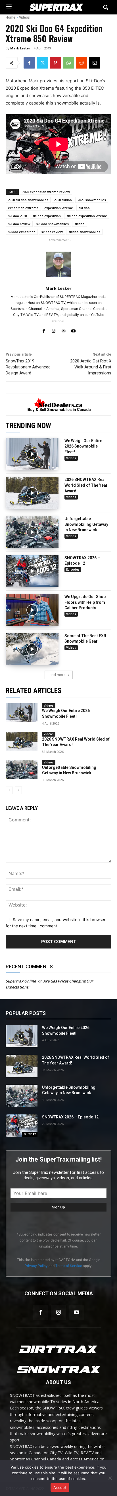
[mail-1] (63, 330)
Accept (59, 1487)
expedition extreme (23, 208)
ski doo (84, 208)
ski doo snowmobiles (52, 224)
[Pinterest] (55, 63)
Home (10, 17)
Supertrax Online (21, 981)
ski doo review (19, 224)
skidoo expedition (21, 232)
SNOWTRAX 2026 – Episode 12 (70, 1117)
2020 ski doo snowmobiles (28, 200)
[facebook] (43, 330)
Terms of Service (68, 1266)
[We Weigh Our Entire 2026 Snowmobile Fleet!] (32, 454)
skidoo (79, 224)
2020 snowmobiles (92, 200)
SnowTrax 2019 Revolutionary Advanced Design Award (28, 367)
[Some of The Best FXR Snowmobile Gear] (32, 649)
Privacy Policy (36, 1266)
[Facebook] (29, 63)
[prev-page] (9, 790)
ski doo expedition (46, 216)
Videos (24, 17)
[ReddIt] (81, 63)
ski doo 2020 (17, 216)
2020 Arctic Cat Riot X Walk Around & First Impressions (90, 367)
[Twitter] (42, 63)
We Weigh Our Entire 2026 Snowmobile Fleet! (83, 446)
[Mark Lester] (58, 264)
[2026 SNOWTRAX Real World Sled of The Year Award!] (32, 493)
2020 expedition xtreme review (46, 192)
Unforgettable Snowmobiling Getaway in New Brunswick (86, 524)
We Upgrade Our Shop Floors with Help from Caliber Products (85, 602)
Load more (57, 674)
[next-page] (18, 790)
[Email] (94, 63)
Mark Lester (20, 48)
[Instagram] (58, 1312)
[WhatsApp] (68, 63)
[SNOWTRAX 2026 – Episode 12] (32, 571)
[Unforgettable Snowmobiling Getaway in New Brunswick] (32, 532)
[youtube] (73, 330)
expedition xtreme (58, 208)
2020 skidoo (63, 200)
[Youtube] (76, 1312)
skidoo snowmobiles (84, 232)
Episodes (73, 569)
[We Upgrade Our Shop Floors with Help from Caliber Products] (32, 610)
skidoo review (52, 232)
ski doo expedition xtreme (86, 216)
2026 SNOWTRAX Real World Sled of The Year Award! (86, 485)
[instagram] (53, 330)
